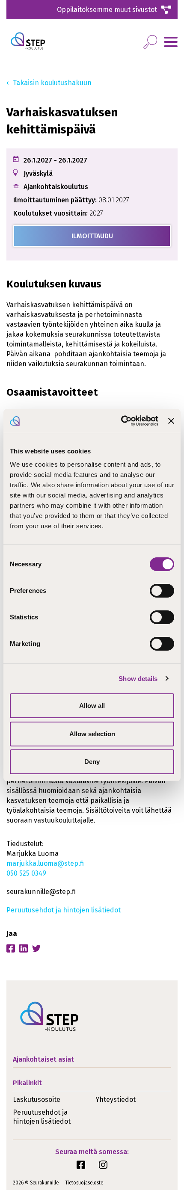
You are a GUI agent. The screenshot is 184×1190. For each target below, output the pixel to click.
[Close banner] (171, 421)
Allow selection (92, 733)
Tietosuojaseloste (84, 1183)
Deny (92, 761)
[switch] (162, 591)
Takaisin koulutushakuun (52, 83)
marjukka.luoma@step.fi (45, 863)
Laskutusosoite (36, 1099)
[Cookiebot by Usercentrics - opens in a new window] (121, 420)
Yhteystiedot (115, 1099)
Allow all (92, 705)
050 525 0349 (26, 873)
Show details (138, 678)
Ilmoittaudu (92, 236)
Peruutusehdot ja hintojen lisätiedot (63, 910)
